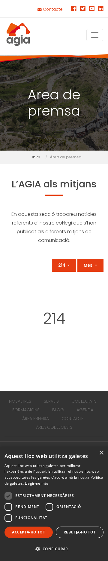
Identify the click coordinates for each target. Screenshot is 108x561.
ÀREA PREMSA (35, 418)
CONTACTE (72, 418)
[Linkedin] (101, 9)
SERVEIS (51, 401)
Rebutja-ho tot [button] (80, 532)
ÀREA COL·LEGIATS (54, 427)
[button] (54, 549)
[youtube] (91, 9)
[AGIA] (18, 35)
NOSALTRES (20, 401)
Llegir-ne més (37, 483)
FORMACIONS (26, 410)
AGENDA (84, 410)
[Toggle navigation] (94, 35)
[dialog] (54, 504)
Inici (36, 157)
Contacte (52, 9)
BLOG (58, 410)
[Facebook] (73, 9)
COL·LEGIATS (84, 401)
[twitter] (83, 9)
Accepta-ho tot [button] (28, 532)
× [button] (101, 453)
